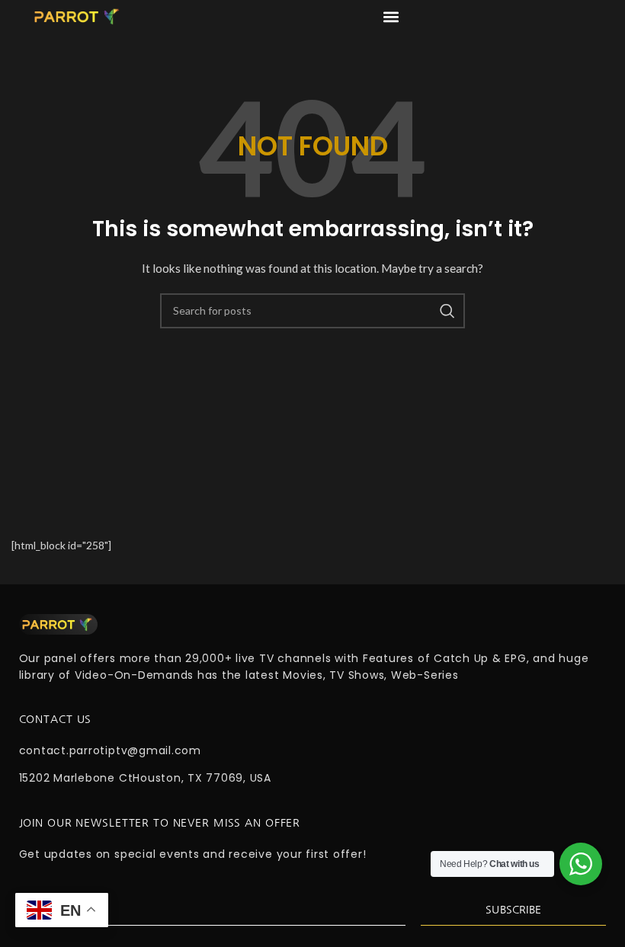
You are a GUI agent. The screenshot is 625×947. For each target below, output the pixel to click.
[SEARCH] (447, 310)
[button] (390, 16)
